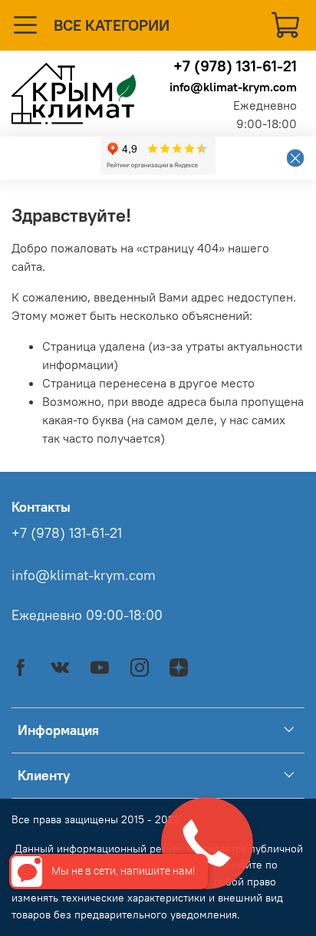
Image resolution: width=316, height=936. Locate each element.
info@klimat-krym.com (233, 86)
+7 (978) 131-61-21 (235, 65)
